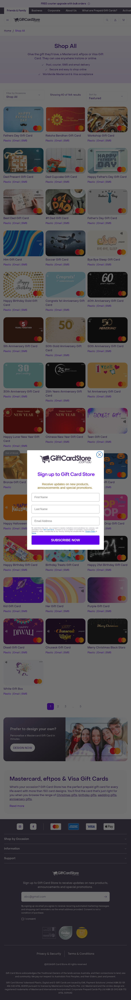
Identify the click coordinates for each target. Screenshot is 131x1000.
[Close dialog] (100, 455)
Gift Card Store (48, 530)
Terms (34, 533)
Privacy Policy (90, 531)
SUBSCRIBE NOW (65, 540)
